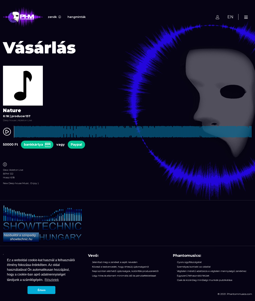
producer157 (20, 116)
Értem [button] (41, 290)
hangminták (77, 17)
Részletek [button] (52, 279)
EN (230, 17)
